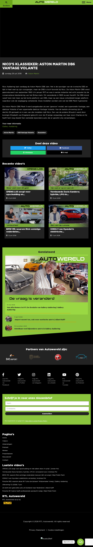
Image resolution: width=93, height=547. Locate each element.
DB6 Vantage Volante (26, 132)
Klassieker (42, 132)
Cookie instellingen (56, 530)
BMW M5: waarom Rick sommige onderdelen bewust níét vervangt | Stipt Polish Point (33, 475)
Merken (5, 450)
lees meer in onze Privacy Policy (36, 421)
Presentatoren (7, 453)
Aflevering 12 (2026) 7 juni (12, 484)
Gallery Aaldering (9, 126)
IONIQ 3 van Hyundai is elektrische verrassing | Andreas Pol (24, 478)
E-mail (65, 152)
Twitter (29, 148)
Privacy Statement (37, 530)
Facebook (65, 148)
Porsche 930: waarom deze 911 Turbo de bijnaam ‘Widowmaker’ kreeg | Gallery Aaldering (35, 481)
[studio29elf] (46, 538)
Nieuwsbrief (6, 457)
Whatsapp (29, 152)
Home (4, 437)
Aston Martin (33, 73)
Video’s (5, 441)
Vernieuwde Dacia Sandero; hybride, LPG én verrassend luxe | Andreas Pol (29, 472)
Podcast (5, 447)
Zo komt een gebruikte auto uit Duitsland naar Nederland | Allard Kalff (28, 488)
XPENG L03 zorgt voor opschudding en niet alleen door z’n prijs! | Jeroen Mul (30, 468)
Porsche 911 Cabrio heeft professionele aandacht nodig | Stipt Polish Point (29, 491)
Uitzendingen (7, 444)
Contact (5, 460)
